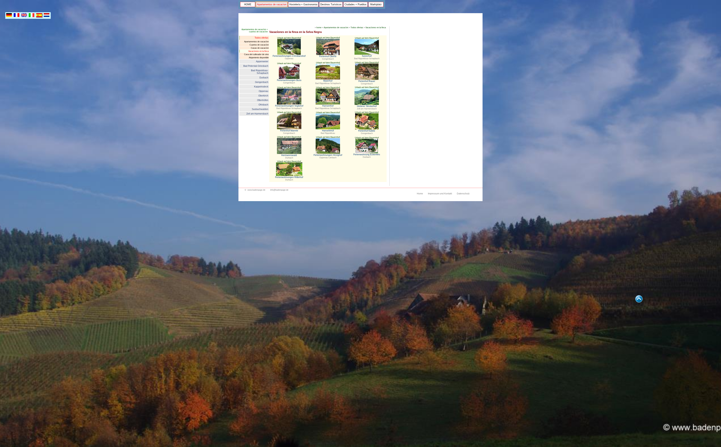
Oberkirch (263, 95)
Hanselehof (328, 130)
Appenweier (262, 61)
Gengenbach (261, 82)
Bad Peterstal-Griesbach (255, 66)
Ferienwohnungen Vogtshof (289, 106)
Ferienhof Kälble (366, 131)
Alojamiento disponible (259, 57)
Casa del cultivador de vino (256, 54)
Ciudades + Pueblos (356, 4)
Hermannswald (289, 155)
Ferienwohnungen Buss (289, 80)
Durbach (263, 77)
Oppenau (263, 91)
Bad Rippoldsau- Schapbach (259, 71)
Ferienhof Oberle (327, 56)
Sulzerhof (367, 56)
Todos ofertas (261, 37)
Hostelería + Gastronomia (303, 4)
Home (420, 193)
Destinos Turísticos (331, 4)
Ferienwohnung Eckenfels (366, 154)
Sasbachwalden (260, 109)
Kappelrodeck (261, 86)
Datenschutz (463, 193)
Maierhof (327, 81)
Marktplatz (376, 4)
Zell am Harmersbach (257, 113)
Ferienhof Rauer (366, 81)
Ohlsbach (263, 104)
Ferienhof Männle (289, 130)
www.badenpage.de (256, 190)
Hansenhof (327, 106)
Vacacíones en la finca (258, 51)
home (318, 27)
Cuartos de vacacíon (259, 45)
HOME (247, 4)
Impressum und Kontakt (440, 193)
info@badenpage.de (279, 190)
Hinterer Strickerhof (367, 106)
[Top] (639, 301)
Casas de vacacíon (260, 48)
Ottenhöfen (262, 100)
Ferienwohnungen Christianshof (289, 56)
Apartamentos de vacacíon (271, 4)
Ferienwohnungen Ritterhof (289, 177)
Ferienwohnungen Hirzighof (328, 155)
